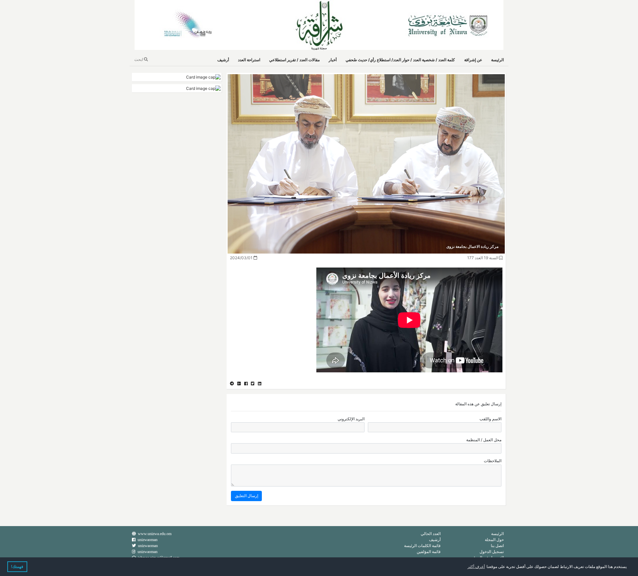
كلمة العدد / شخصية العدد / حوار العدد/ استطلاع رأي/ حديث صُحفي (400, 59)
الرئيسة (497, 59)
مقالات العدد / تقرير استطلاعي (294, 59)
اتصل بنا (497, 545)
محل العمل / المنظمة (483, 439)
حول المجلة (494, 539)
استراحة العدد (249, 59)
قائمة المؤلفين (429, 551)
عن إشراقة (473, 59)
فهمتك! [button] (17, 566)
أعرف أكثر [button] (476, 566)
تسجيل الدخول (491, 551)
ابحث (139, 59)
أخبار (333, 59)
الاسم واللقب (490, 418)
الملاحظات (492, 460)
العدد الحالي (431, 533)
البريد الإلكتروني (351, 418)
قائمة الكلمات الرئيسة (422, 545)
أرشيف (223, 59)
